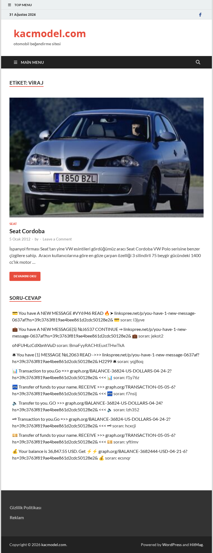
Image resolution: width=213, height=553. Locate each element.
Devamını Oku (22, 275)
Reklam (17, 517)
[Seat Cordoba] (106, 157)
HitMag (196, 544)
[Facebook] (200, 14)
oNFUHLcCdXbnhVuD (34, 345)
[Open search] (198, 62)
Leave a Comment (57, 239)
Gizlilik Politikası (25, 507)
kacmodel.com (50, 33)
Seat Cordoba (27, 230)
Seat (13, 224)
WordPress (172, 544)
